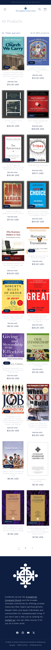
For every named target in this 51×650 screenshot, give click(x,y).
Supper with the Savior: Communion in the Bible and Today (38, 70)
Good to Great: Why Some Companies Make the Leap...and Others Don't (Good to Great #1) (38, 318)
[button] (5, 9)
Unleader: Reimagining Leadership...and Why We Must (13, 212)
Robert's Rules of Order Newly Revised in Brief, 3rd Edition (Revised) (13, 318)
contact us (10, 620)
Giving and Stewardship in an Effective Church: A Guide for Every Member (13, 370)
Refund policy (22, 645)
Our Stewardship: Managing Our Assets (38, 365)
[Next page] (32, 548)
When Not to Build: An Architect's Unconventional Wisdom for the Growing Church (38, 426)
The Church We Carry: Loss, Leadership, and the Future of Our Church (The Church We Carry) (13, 75)
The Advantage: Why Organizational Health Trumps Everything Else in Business (13, 167)
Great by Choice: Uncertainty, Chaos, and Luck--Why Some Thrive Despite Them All (38, 213)
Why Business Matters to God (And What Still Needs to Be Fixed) (13, 265)
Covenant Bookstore (19, 642)
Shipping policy (36, 645)
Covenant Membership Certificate (38, 480)
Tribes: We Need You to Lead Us (38, 166)
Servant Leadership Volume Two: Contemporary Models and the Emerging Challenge (13, 528)
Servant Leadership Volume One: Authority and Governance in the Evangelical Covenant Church (38, 531)
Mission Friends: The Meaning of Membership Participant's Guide (13, 473)
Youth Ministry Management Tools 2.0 (38, 122)
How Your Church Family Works (13, 122)
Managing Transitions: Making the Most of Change (38, 257)
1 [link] (18, 548)
